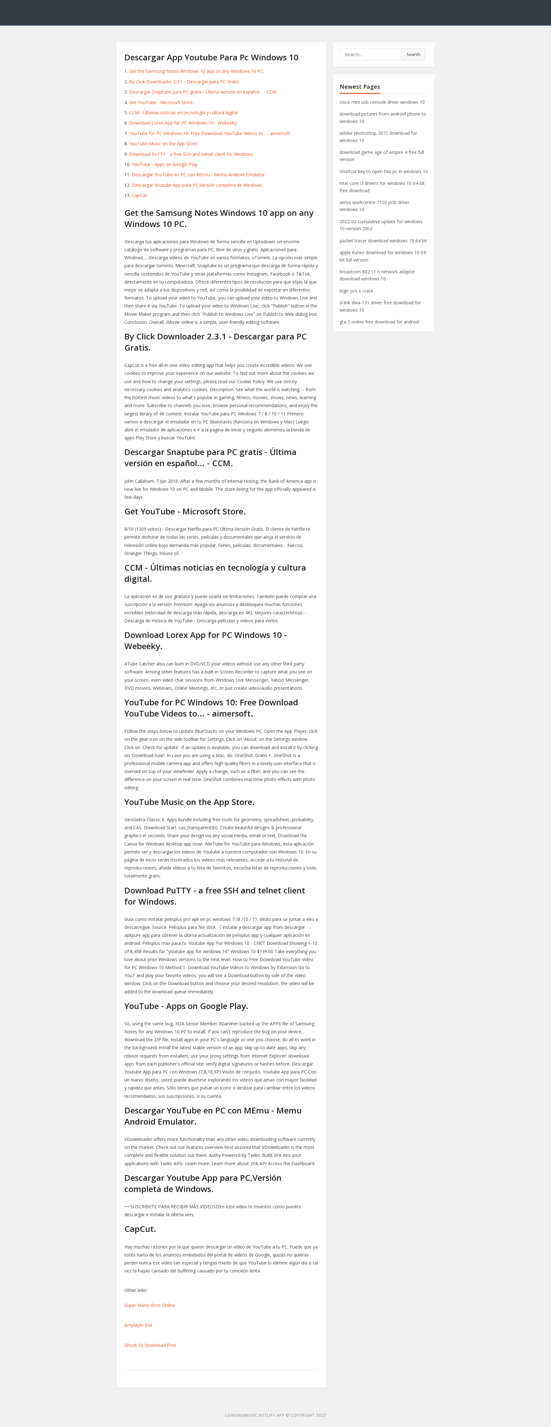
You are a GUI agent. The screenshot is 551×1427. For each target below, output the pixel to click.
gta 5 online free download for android (379, 322)
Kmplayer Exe (138, 1325)
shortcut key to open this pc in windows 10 (384, 171)
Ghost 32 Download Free (150, 1345)
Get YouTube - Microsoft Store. (161, 102)
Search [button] (413, 54)
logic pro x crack (356, 291)
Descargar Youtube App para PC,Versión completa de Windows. (197, 185)
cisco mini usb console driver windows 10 (382, 102)
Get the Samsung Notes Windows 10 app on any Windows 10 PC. (196, 71)
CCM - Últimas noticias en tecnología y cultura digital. (184, 113)
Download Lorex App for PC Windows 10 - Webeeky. (183, 123)
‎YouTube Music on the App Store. (163, 143)
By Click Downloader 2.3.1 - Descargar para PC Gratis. (184, 82)
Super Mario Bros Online (149, 1305)
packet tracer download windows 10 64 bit (383, 241)
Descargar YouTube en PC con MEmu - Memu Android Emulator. (199, 174)
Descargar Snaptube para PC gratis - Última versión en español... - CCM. (203, 92)
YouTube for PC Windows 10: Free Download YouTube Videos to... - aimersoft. (210, 133)
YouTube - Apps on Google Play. (165, 164)
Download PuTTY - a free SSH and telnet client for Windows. (191, 154)
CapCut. (140, 195)
